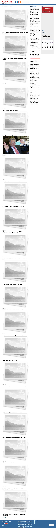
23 (47, 47)
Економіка (9, 4)
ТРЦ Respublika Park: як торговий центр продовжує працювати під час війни (35, 88)
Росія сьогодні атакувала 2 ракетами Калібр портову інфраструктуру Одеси (35, 92)
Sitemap (36, 520)
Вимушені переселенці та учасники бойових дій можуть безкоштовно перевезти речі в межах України (35, 22)
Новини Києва (19, 4)
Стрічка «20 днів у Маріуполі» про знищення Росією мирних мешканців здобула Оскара (35, 51)
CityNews (7, 1)
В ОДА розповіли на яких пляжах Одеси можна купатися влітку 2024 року (35, 65)
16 (47, 46)
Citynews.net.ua (26, 522)
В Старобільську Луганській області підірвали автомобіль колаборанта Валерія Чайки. (35, 35)
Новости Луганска (4, 6)
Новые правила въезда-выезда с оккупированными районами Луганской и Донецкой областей (47, 34)
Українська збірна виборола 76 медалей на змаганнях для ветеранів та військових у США (34, 43)
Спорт (16, 4)
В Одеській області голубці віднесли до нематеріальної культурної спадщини (35, 69)
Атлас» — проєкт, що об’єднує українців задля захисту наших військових (34, 9)
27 (42, 48)
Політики (13, 4)
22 (45, 47)
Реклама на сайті (29, 4)
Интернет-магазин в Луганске (46, 36)
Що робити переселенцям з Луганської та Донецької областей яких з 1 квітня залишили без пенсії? (35, 26)
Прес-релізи (34, 4)
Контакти (38, 520)
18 (50, 46)
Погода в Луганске (44, 37)
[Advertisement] (47, 21)
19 (52, 46)
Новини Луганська (5, 4)
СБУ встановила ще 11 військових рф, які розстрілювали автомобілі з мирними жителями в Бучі (35, 95)
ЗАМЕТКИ (3, 525)
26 (52, 47)
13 (42, 46)
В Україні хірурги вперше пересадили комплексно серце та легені (34, 81)
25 (50, 47)
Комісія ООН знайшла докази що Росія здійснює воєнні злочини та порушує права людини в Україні (34, 47)
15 (45, 46)
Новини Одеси (24, 4)
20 (42, 47)
